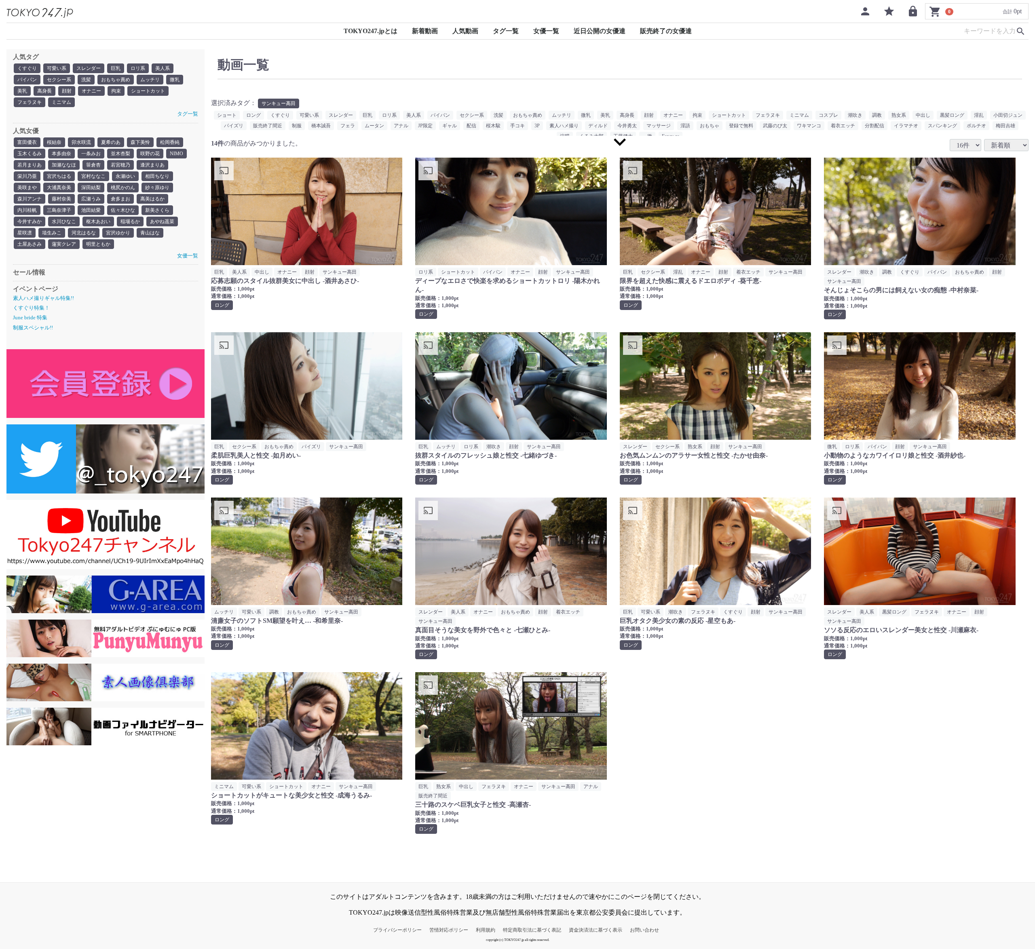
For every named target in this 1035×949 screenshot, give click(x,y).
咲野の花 (150, 153)
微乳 (175, 79)
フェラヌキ (29, 102)
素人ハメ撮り (564, 126)
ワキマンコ (809, 126)
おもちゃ (709, 126)
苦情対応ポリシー (448, 930)
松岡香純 (170, 142)
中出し (923, 115)
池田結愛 (91, 210)
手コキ (517, 126)
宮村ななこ (93, 176)
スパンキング (942, 126)
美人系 (162, 68)
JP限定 (425, 126)
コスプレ (828, 115)
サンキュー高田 (279, 103)
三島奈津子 (59, 210)
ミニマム (61, 102)
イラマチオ (906, 126)
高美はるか (152, 199)
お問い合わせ (644, 930)
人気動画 (465, 30)
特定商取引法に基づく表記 (532, 930)
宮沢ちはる (59, 176)
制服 (297, 126)
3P (537, 126)
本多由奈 (61, 153)
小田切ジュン (1007, 115)
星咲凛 (24, 233)
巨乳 (115, 68)
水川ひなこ (64, 221)
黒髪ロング (952, 115)
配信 (471, 126)
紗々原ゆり (157, 187)
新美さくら (157, 210)
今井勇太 (627, 126)
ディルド (598, 126)
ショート (227, 115)
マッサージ (658, 126)
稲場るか (130, 221)
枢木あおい (98, 221)
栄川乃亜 (27, 176)
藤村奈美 (61, 199)
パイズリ (233, 126)
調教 (877, 115)
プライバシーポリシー (397, 930)
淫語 (685, 126)
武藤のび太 (775, 126)
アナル (401, 126)
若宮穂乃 (120, 165)
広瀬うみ (91, 199)
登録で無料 (741, 126)
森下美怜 (140, 142)
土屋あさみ (29, 244)
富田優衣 (27, 142)
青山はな (150, 233)
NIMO (176, 153)
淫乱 (979, 115)
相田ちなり (157, 176)
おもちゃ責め (115, 79)
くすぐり (27, 68)
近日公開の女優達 (599, 30)
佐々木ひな (123, 210)
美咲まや (27, 187)
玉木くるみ (29, 153)
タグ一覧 (506, 30)
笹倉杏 (93, 165)
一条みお (91, 153)
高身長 (44, 91)
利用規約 (485, 930)
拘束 (116, 91)
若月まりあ (29, 165)
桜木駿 (493, 126)
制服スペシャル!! (33, 328)
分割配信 (874, 126)
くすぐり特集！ (31, 308)
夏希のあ (110, 142)
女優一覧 (546, 30)
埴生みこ (51, 233)
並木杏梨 (120, 153)
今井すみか (29, 221)
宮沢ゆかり (118, 233)
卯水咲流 (81, 142)
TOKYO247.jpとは (370, 30)
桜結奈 (54, 142)
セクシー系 (59, 79)
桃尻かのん (123, 187)
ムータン (374, 126)
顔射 (67, 91)
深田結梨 (91, 187)
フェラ (347, 126)
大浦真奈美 (59, 187)
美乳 (22, 91)
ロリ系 (138, 68)
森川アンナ (29, 199)
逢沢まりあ (152, 165)
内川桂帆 (27, 210)
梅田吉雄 (1005, 126)
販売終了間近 (267, 126)
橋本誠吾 (321, 126)
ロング (253, 115)
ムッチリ (150, 79)
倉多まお (120, 199)
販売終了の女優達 (666, 30)
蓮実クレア (64, 244)
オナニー (91, 91)
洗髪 (86, 79)
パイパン (27, 79)
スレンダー (88, 68)
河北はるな (84, 233)
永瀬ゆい (125, 176)
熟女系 (898, 115)
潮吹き (855, 115)
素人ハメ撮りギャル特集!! (43, 298)
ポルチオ (976, 126)
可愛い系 (56, 68)
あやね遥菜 (162, 221)
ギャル (449, 126)
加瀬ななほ (64, 165)
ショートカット (148, 91)
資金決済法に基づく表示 (595, 930)
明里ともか (98, 244)
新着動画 (425, 30)
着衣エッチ (843, 126)
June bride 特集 (30, 317)
